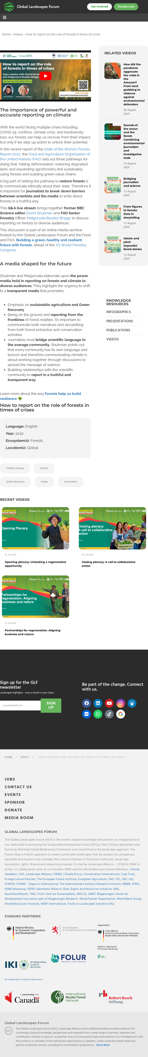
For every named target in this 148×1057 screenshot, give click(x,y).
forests (44, 468)
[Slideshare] (132, 703)
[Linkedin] (97, 703)
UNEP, (92, 894)
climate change (15, 468)
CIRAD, (58, 874)
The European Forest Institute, (57, 879)
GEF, (125, 879)
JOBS (10, 779)
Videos (18, 34)
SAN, (116, 889)
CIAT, (22, 874)
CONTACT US (18, 787)
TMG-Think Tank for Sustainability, (53, 894)
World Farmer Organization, (98, 898)
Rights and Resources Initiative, (92, 889)
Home (6, 34)
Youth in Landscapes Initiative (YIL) (90, 903)
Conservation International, (102, 874)
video (24, 757)
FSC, (118, 879)
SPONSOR (15, 802)
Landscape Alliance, (39, 874)
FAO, (111, 879)
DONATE (13, 810)
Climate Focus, (73, 874)
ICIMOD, (11, 884)
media (44, 482)
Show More (103, 1045)
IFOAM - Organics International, (38, 884)
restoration (70, 482)
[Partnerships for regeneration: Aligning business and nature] (35, 596)
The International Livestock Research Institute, (91, 884)
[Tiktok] (109, 714)
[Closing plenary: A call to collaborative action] (112, 528)
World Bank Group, (129, 898)
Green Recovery (15, 482)
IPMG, (136, 884)
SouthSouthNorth (16, 894)
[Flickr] (86, 714)
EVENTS (13, 795)
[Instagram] (120, 703)
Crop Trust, (128, 874)
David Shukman (39, 213)
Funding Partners (23, 916)
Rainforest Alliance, (50, 889)
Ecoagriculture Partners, (21, 879)
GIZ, (131, 879)
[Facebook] (86, 703)
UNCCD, (82, 894)
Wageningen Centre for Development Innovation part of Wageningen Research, (66, 897)
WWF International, (54, 903)
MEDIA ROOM (19, 818)
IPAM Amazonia (15, 889)
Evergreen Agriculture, (93, 879)
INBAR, (127, 884)
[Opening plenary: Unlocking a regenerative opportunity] (35, 528)
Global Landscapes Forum (38, 7)
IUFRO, (32, 889)
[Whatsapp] (97, 714)
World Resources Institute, (23, 903)
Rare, (67, 889)
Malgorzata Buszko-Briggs (49, 218)
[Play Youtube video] (45, 75)
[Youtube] (109, 703)
